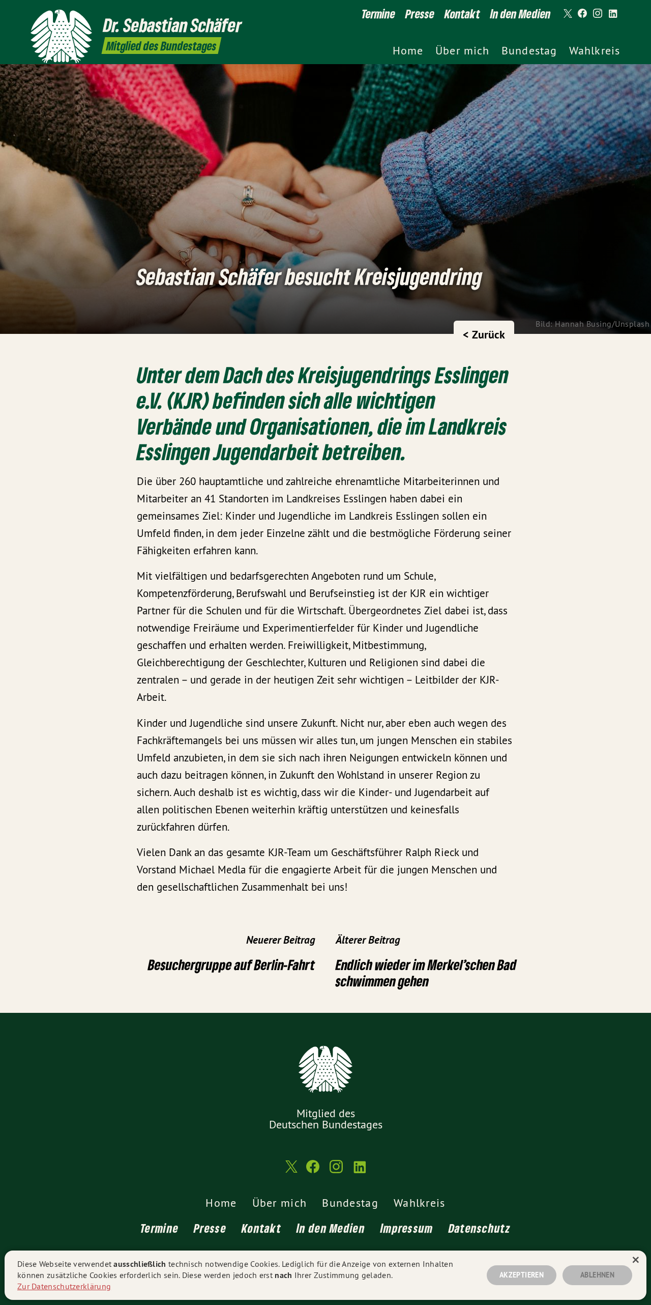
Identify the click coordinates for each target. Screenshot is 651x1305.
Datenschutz (480, 1228)
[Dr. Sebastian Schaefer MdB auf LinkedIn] (612, 14)
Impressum (406, 1228)
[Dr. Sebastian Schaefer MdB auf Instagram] (597, 14)
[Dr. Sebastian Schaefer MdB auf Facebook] (582, 14)
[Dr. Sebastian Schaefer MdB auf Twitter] (567, 14)
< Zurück (484, 334)
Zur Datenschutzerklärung (64, 1286)
